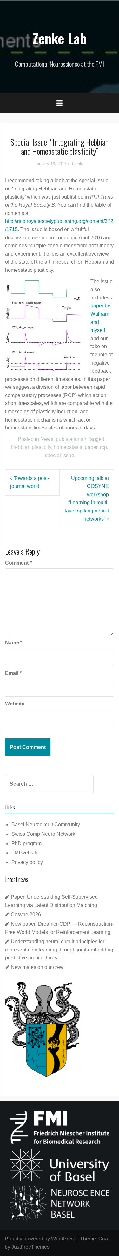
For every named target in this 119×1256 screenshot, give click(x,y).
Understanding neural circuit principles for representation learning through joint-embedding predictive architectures (59, 949)
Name (13, 642)
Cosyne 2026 (26, 914)
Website (14, 703)
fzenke (78, 163)
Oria (103, 1238)
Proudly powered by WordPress (40, 1238)
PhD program (26, 843)
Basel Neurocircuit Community (45, 824)
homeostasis (68, 447)
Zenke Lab (60, 38)
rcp (103, 447)
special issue (59, 455)
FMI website (25, 852)
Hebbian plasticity (31, 447)
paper (91, 447)
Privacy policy (27, 862)
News (46, 439)
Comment (18, 563)
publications (69, 439)
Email (13, 673)
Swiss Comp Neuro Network (43, 834)
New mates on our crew (37, 967)
